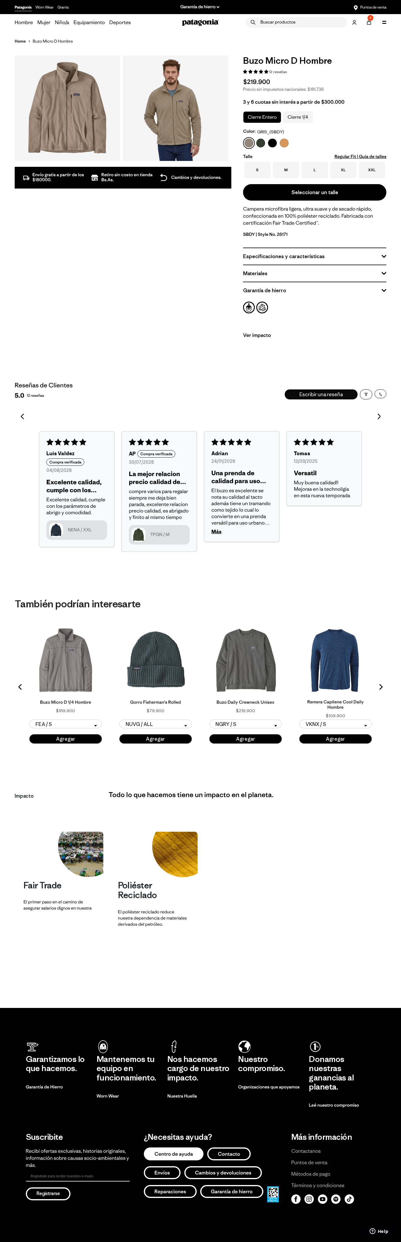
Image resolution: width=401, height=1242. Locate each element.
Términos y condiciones (317, 1185)
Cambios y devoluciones (223, 1172)
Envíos (162, 1172)
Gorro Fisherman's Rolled (155, 702)
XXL (372, 169)
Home (20, 41)
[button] (256, 71)
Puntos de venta (373, 7)
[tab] (249, 307)
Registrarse (48, 1193)
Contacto (229, 1154)
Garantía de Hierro (44, 1087)
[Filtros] (366, 394)
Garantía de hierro (232, 1191)
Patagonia (23, 7)
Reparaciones (170, 1191)
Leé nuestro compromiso (334, 1105)
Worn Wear (45, 7)
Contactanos (306, 1151)
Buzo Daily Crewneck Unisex (245, 702)
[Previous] (20, 687)
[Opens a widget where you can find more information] (379, 1231)
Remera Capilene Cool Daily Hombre (335, 705)
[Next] (380, 687)
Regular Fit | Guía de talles (361, 156)
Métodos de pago (310, 1174)
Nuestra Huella (182, 1096)
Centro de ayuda (173, 1154)
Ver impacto (257, 335)
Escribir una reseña (321, 394)
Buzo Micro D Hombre (53, 41)
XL (343, 169)
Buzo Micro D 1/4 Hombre (65, 702)
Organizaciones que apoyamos (268, 1087)
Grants (63, 7)
